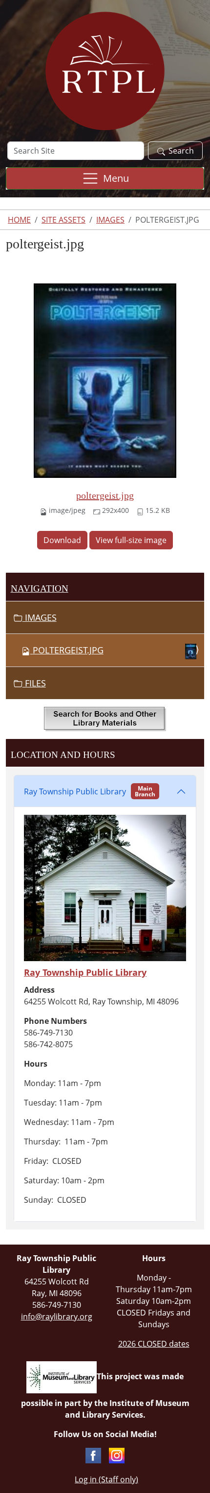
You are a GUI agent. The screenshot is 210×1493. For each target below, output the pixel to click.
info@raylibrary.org (56, 1316)
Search (181, 150)
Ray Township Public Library (89, 791)
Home (19, 219)
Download (62, 540)
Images (110, 219)
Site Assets (63, 219)
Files (34, 683)
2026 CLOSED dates (153, 1343)
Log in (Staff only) (106, 1479)
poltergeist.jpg (105, 495)
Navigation (39, 588)
